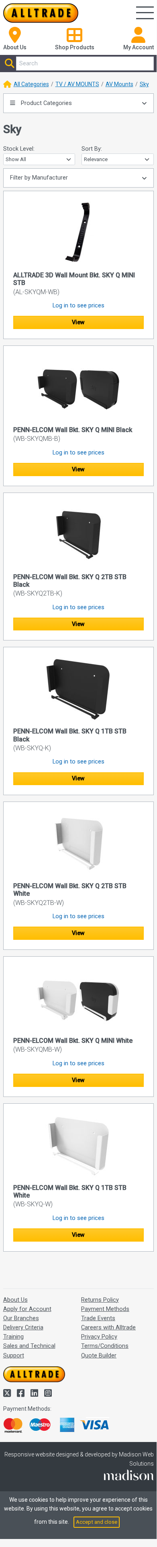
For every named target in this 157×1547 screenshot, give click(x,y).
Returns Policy (100, 1300)
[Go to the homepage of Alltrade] (41, 13)
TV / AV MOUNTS (77, 84)
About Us (15, 1300)
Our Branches (21, 1318)
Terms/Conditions (104, 1346)
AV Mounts (119, 84)
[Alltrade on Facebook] (22, 1393)
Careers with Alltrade (108, 1327)
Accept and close (96, 1522)
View (78, 322)
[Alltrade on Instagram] (48, 1393)
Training (13, 1336)
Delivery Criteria (23, 1327)
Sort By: (92, 148)
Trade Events (98, 1318)
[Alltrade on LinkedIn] (35, 1393)
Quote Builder (98, 1355)
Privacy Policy (99, 1336)
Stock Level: (19, 148)
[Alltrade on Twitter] (8, 1393)
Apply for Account (27, 1309)
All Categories (31, 84)
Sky (144, 84)
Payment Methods (105, 1309)
